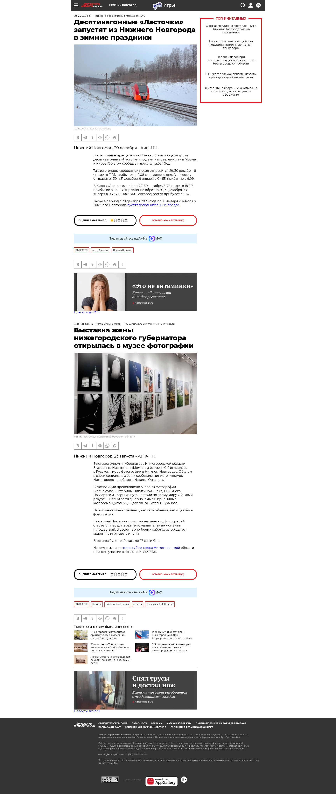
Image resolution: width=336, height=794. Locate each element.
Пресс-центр (139, 723)
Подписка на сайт (109, 727)
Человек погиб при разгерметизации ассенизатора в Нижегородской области (231, 60)
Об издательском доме (112, 723)
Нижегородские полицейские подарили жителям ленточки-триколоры (231, 45)
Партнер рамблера (132, 779)
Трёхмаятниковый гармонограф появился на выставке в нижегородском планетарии (171, 647)
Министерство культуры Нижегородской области (104, 436)
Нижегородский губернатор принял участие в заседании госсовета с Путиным (108, 635)
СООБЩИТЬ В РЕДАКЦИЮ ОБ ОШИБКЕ (192, 727)
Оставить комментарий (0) (168, 220)
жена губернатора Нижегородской (152, 548)
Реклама (156, 723)
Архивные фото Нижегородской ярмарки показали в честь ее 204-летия (111, 659)
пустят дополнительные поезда (153, 205)
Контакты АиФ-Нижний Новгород (145, 727)
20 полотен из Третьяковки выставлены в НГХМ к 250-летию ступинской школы (110, 647)
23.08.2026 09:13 (83, 323)
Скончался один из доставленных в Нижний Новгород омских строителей (231, 29)
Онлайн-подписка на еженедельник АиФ (221, 723)
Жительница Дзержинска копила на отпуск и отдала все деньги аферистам (231, 91)
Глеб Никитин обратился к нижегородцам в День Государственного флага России (172, 635)
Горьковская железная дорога (92, 128)
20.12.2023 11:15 (82, 15)
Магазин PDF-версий (178, 723)
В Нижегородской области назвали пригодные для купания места (231, 75)
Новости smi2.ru (87, 312)
